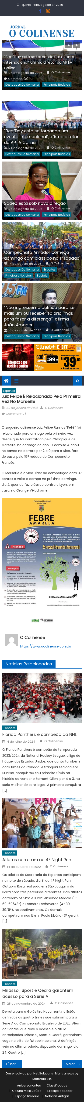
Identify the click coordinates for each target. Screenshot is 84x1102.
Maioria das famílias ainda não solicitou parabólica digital (74, 1064)
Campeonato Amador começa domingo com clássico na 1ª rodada (42, 255)
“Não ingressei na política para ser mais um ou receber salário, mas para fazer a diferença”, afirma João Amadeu (40, 316)
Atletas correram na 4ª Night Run (36, 859)
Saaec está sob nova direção (35, 203)
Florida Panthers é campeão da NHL (39, 734)
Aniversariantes (29, 1085)
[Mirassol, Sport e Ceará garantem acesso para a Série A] (42, 953)
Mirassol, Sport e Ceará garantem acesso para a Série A (37, 993)
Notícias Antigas (57, 1096)
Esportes (50, 269)
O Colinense (60, 72)
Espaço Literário (27, 1096)
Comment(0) (18, 79)
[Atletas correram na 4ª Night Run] (42, 823)
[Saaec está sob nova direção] (42, 191)
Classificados (57, 1085)
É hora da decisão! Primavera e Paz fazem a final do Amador (15, 1064)
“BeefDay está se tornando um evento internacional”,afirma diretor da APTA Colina (39, 62)
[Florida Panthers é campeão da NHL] (42, 698)
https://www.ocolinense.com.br (45, 646)
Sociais (42, 275)
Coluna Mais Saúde (27, 1091)
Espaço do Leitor (60, 1091)
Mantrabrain (41, 1079)
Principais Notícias (57, 85)
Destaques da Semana (22, 85)
